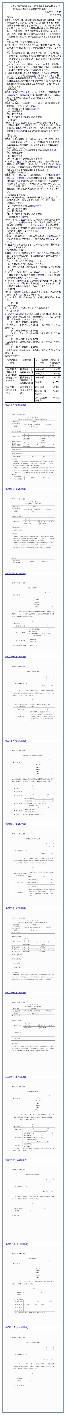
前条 (23, 122)
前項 (19, 161)
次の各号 (23, 45)
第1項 (19, 280)
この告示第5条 (15, 314)
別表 (33, 75)
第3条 (16, 291)
